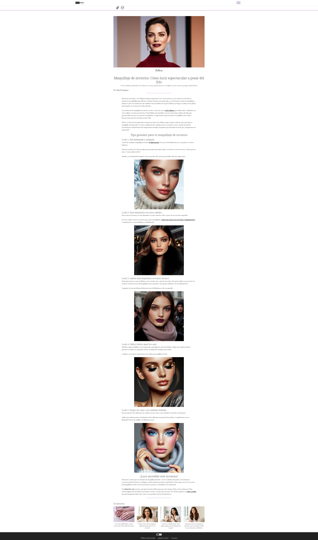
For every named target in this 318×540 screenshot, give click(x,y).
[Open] (238, 3)
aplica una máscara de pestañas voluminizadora (178, 220)
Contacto (174, 538)
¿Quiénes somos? (163, 538)
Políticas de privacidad (148, 538)
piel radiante (169, 110)
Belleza (159, 70)
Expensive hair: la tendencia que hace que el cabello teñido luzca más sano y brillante (194, 526)
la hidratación (154, 142)
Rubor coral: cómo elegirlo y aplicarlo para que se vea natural (147, 526)
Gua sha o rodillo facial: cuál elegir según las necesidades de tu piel (171, 526)
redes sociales (191, 491)
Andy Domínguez (122, 90)
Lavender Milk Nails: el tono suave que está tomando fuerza (124, 525)
